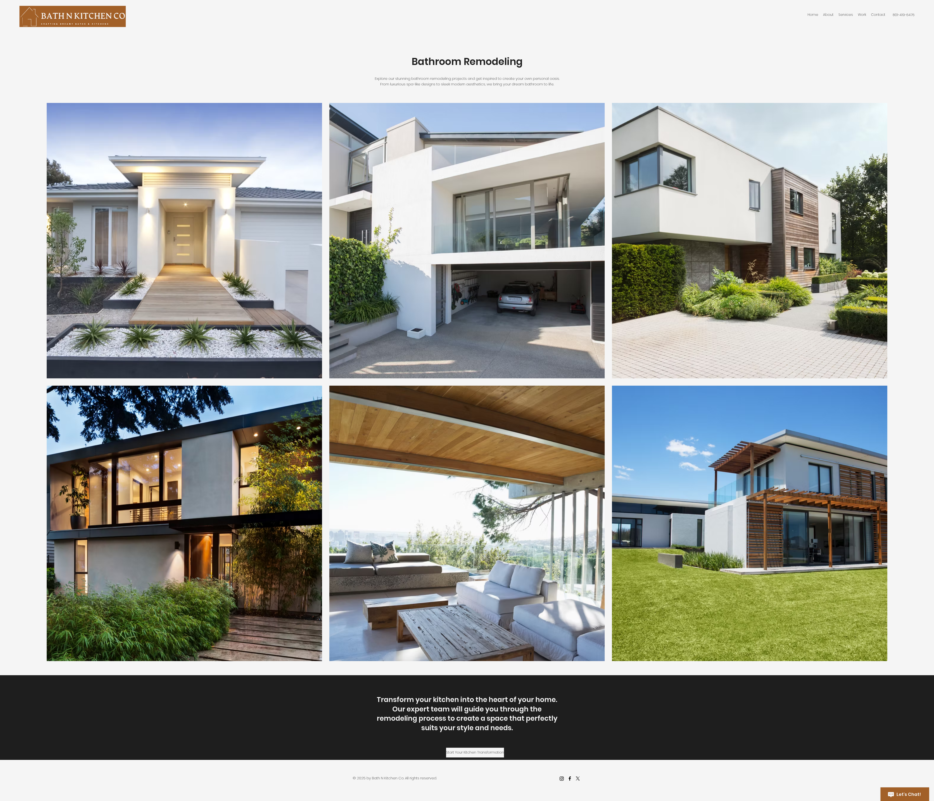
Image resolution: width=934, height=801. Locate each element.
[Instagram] (562, 778)
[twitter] (578, 778)
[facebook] (570, 778)
